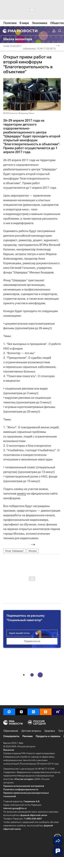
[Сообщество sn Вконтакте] (33, 712)
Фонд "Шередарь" (14, 551)
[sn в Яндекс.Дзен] (21, 712)
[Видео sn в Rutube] (58, 712)
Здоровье (49, 730)
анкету (21, 493)
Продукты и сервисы (48, 736)
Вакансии (8, 750)
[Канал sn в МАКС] (9, 712)
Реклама (27, 736)
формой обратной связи (33, 815)
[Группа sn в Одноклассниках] (46, 712)
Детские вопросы (31, 730)
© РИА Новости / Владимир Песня (18, 113)
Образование (10, 730)
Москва (33, 551)
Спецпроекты (11, 736)
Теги (60, 730)
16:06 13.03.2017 (12, 46)
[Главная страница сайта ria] (19, 30)
